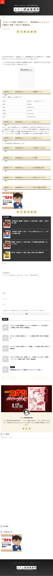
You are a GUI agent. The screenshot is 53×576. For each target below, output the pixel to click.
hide (30, 69)
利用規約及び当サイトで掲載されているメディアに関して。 (27, 370)
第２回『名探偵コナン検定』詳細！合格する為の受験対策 (27, 252)
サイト (4, 304)
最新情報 (15, 562)
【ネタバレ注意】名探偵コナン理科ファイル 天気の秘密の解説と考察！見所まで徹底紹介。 (27, 377)
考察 (23, 562)
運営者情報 (32, 562)
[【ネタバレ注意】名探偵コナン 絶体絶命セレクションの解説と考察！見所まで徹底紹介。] (28, 31)
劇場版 (19, 562)
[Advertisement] (26, 44)
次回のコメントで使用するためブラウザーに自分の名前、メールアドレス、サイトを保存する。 (25, 310)
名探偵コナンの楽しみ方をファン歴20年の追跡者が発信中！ (26, 572)
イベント (27, 562)
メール (5, 299)
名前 (4, 293)
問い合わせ (38, 562)
